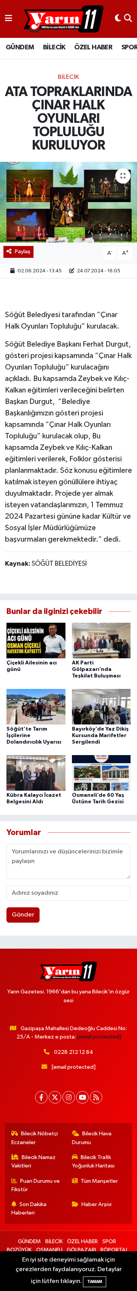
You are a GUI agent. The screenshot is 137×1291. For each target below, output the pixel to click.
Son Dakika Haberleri (29, 1208)
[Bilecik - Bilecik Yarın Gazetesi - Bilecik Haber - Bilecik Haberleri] (64, 19)
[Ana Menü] (8, 19)
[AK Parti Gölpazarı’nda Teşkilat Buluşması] (101, 640)
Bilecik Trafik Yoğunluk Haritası (93, 1161)
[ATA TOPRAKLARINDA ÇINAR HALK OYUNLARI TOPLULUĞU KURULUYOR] (68, 202)
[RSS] (96, 1097)
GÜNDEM (20, 47)
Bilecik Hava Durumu (92, 1138)
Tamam (94, 1282)
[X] (55, 1097)
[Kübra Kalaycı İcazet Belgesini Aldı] (35, 772)
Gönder (23, 915)
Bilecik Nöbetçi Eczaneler (34, 1138)
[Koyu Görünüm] (118, 19)
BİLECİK (54, 47)
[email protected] (99, 1037)
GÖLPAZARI (81, 1250)
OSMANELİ (49, 1250)
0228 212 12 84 (73, 1052)
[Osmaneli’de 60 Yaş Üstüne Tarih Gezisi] (101, 772)
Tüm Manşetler (99, 1181)
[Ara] (128, 19)
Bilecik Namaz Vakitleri (33, 1161)
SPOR (109, 1241)
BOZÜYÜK (19, 1250)
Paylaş (22, 251)
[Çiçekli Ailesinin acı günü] (35, 640)
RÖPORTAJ (113, 1250)
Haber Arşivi (96, 1204)
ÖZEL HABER (93, 47)
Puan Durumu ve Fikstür (35, 1185)
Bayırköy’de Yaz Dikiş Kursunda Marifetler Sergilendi (100, 735)
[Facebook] (41, 1097)
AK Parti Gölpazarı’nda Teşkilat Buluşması (96, 669)
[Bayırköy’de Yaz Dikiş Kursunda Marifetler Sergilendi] (101, 706)
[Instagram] (68, 1097)
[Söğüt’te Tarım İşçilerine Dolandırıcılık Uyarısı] (35, 706)
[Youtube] (82, 1097)
